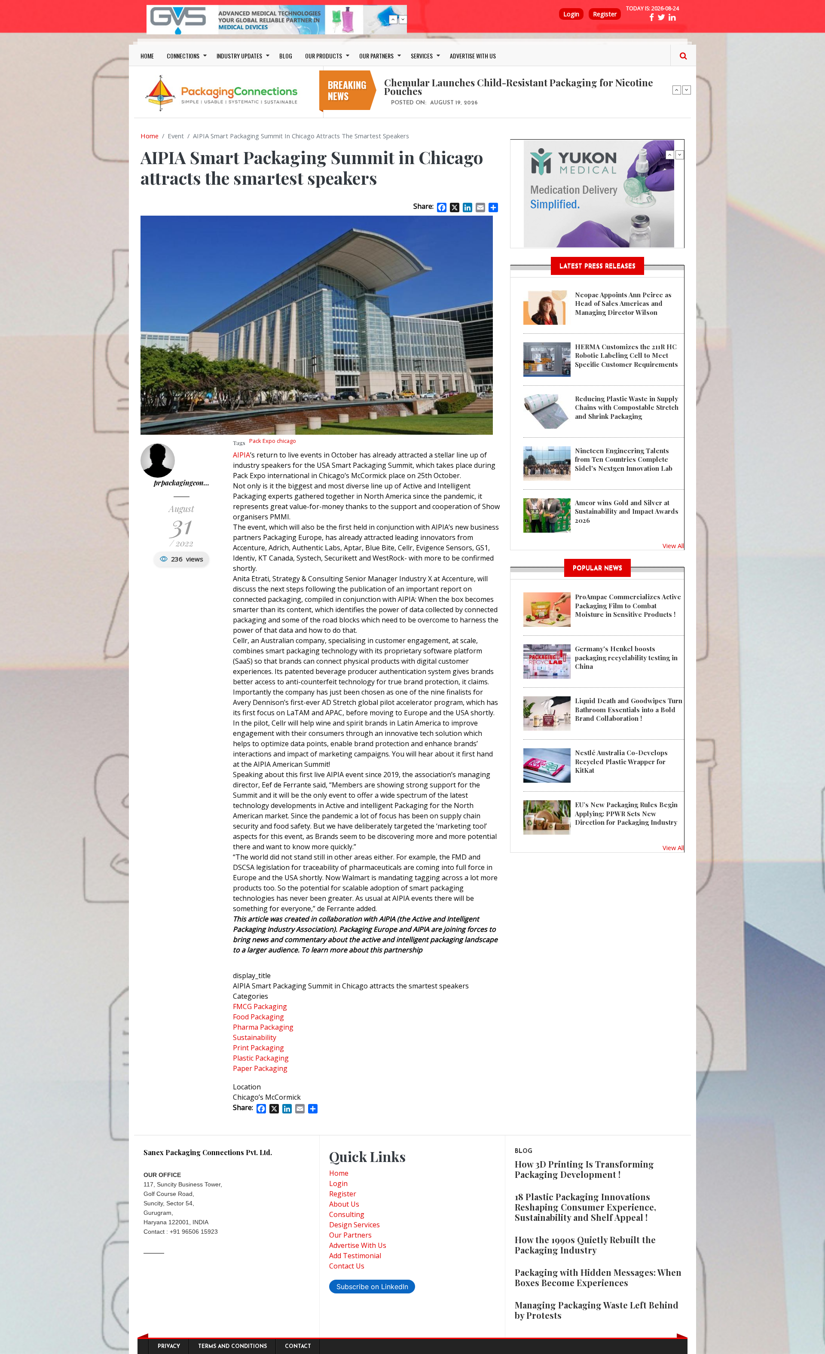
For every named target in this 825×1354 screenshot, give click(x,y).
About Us (344, 1204)
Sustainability (254, 1037)
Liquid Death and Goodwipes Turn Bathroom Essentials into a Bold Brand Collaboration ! (628, 709)
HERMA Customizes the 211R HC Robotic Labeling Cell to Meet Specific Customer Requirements (626, 355)
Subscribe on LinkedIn (372, 1286)
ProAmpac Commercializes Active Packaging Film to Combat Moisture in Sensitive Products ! (628, 605)
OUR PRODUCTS (323, 55)
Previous (393, 19)
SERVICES (422, 55)
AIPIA (241, 455)
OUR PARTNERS (376, 55)
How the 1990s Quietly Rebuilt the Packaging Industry (585, 1245)
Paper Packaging (260, 1068)
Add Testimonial (355, 1255)
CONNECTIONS (183, 55)
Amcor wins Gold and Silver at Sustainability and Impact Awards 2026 (626, 511)
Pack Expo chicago (272, 441)
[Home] (223, 93)
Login (571, 14)
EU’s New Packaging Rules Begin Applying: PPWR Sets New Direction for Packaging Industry (626, 813)
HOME (147, 55)
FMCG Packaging (260, 1006)
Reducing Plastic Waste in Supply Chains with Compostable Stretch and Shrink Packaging (626, 407)
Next (403, 19)
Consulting (346, 1214)
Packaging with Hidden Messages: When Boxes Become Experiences (598, 1277)
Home (150, 135)
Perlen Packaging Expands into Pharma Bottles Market (506, 82)
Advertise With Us (357, 1245)
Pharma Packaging (263, 1027)
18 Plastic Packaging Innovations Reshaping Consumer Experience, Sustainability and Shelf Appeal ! (585, 1207)
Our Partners (350, 1235)
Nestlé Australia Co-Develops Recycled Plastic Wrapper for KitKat (621, 761)
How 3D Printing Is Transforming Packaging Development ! (584, 1169)
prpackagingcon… (181, 482)
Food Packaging (258, 1017)
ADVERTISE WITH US (473, 55)
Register (605, 14)
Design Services (354, 1224)
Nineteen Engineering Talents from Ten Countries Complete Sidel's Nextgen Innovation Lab (623, 459)
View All (673, 545)
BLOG (285, 55)
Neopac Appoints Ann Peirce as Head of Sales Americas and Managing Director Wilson (623, 303)
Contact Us (346, 1266)
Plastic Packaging (261, 1058)
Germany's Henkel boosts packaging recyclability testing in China (626, 657)
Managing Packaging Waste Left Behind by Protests (596, 1310)
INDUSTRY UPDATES (239, 55)
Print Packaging (258, 1047)
